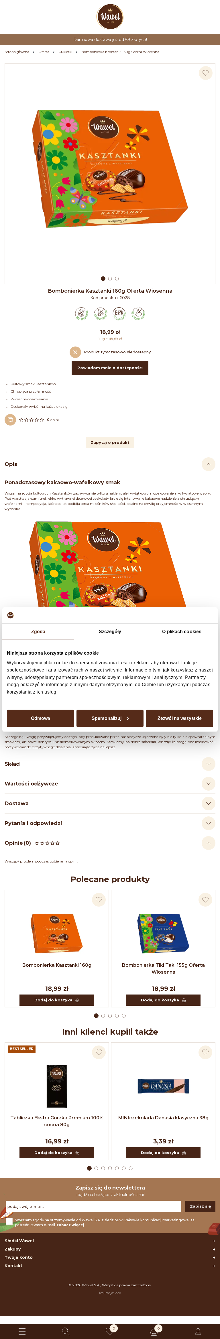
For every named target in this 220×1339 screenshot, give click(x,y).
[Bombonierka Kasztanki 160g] (56, 933)
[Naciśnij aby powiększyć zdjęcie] (110, 169)
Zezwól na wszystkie (180, 718)
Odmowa (40, 718)
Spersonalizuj (106, 718)
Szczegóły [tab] (110, 631)
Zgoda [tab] (38, 631)
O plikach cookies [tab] (181, 631)
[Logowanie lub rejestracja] (198, 1331)
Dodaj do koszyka (53, 1000)
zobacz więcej (70, 1225)
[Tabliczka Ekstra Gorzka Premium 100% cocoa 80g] (56, 1086)
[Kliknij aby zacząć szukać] (66, 1331)
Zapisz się (200, 1206)
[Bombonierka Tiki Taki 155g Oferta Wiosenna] (163, 933)
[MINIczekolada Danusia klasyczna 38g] (163, 1086)
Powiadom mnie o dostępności (110, 367)
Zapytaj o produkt (110, 442)
